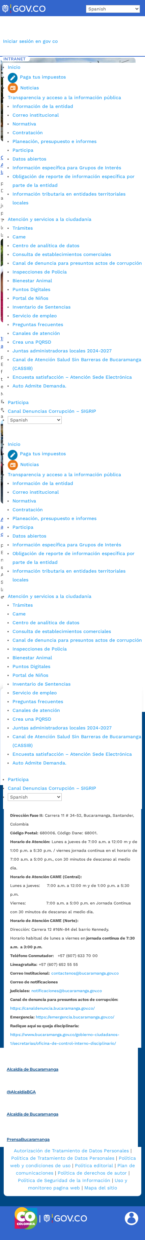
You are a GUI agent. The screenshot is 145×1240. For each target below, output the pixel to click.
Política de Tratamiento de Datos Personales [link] (62, 1158)
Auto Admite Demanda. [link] (39, 385)
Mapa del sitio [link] (100, 1187)
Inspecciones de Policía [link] (39, 272)
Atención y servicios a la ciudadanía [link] (49, 219)
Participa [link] (22, 150)
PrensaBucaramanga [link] (28, 1139)
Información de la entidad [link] (42, 106)
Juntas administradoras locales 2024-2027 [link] (62, 350)
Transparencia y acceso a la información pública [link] (64, 97)
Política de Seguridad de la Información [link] (64, 1180)
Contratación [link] (27, 132)
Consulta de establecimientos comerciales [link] (61, 254)
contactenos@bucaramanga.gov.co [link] (85, 973)
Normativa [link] (24, 123)
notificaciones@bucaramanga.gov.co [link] (66, 990)
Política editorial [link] (94, 1165)
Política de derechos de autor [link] (92, 1173)
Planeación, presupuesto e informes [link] (54, 141)
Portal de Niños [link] (30, 298)
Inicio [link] (14, 67)
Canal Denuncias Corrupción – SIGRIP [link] (52, 411)
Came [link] (19, 236)
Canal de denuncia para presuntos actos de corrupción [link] (77, 263)
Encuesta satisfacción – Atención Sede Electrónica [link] (73, 377)
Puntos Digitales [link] (31, 289)
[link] (23, 13)
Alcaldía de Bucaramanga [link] (32, 1069)
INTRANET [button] (14, 58)
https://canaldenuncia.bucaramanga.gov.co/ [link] (52, 1008)
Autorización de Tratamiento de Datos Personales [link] (71, 1150)
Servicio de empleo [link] (34, 315)
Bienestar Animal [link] (32, 280)
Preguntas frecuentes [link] (37, 324)
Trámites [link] (22, 228)
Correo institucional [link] (35, 115)
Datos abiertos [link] (29, 159)
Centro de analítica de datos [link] (45, 245)
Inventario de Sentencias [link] (41, 307)
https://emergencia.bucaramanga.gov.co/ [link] (75, 1017)
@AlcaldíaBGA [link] (21, 1091)
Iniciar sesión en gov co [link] (30, 41)
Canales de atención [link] (36, 333)
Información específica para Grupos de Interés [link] (66, 167)
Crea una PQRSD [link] (31, 342)
